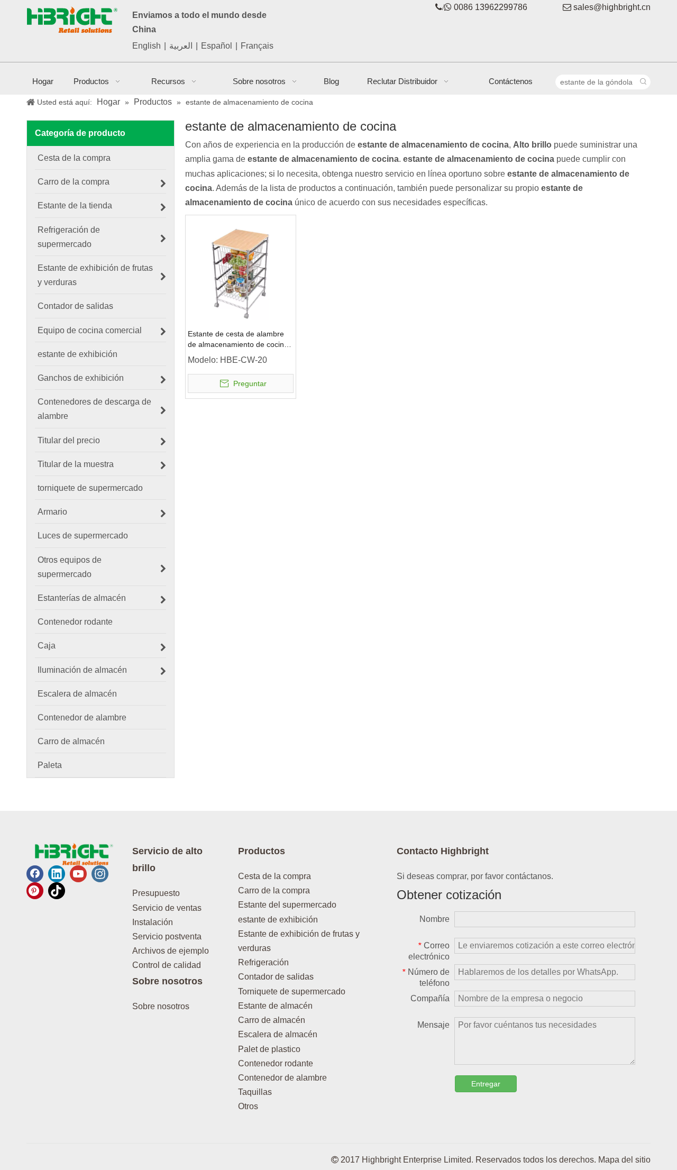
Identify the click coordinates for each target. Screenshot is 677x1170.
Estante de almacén (275, 1005)
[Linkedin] (56, 873)
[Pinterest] (34, 890)
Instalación (152, 922)
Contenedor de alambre (282, 1077)
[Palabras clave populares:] (643, 82)
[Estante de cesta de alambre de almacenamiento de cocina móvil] (241, 269)
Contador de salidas (276, 976)
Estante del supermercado (287, 904)
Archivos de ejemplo (170, 950)
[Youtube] (78, 873)
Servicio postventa (167, 936)
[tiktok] (56, 890)
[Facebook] (34, 873)
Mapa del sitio (624, 1159)
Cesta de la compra (274, 876)
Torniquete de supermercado (291, 991)
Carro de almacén (271, 1020)
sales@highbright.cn (612, 7)
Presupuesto (156, 893)
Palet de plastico (269, 1049)
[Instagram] (100, 873)
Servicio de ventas (167, 907)
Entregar (485, 1084)
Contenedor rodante (275, 1063)
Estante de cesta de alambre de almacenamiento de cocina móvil (238, 340)
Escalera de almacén (277, 1034)
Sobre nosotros (160, 1006)
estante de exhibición (278, 919)
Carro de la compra (274, 890)
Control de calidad (166, 965)
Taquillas (255, 1091)
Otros (248, 1106)
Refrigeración (263, 962)
